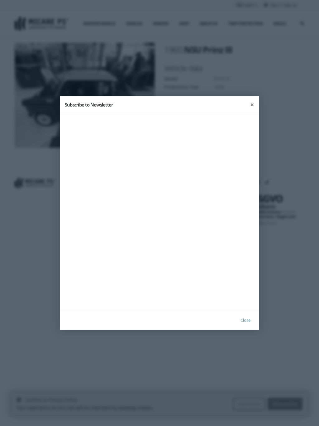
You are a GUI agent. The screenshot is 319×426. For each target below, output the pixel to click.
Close (245, 320)
